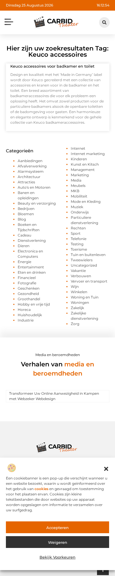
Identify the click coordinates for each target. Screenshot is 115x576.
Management (83, 169)
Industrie (26, 320)
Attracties (26, 182)
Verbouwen (81, 276)
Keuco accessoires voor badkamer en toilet (52, 66)
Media (76, 180)
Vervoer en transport (89, 281)
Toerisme (79, 249)
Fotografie (27, 283)
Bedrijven (26, 208)
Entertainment (31, 267)
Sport (75, 233)
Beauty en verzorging (37, 203)
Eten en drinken (32, 272)
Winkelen (79, 292)
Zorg (75, 324)
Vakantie (78, 270)
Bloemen (26, 214)
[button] (106, 469)
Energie (24, 262)
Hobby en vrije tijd (34, 304)
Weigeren (57, 542)
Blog (22, 219)
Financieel (27, 277)
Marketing (80, 175)
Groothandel (29, 299)
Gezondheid (28, 293)
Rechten (78, 228)
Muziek (77, 207)
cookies (41, 489)
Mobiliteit (79, 196)
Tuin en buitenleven (88, 254)
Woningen (80, 302)
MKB (75, 191)
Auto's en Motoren (34, 187)
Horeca (24, 309)
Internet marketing (88, 153)
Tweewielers (82, 260)
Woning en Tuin (84, 297)
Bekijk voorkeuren (57, 557)
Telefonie (78, 238)
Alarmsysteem (31, 171)
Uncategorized (84, 265)
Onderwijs (80, 212)
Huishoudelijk (30, 315)
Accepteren (57, 527)
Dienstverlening (32, 240)
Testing (77, 244)
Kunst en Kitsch (85, 164)
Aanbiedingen (30, 161)
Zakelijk (77, 308)
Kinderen (79, 159)
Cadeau (24, 235)
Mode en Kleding (86, 201)
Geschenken (29, 288)
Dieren (23, 246)
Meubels (78, 185)
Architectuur (29, 176)
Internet (78, 148)
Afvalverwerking (32, 166)
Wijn (75, 286)
